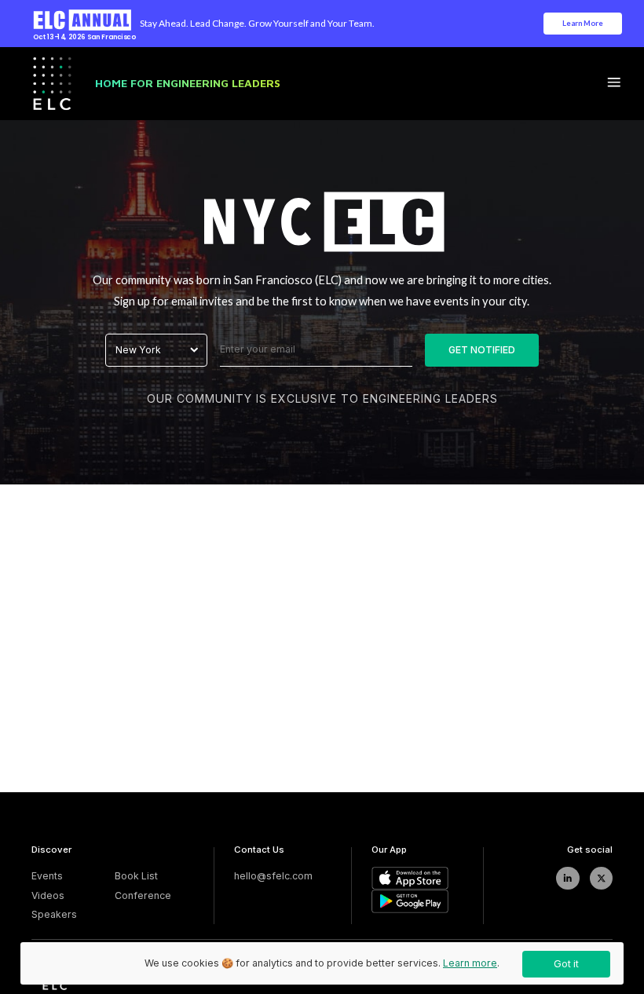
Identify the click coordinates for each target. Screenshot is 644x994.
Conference (143, 895)
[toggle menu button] (614, 84)
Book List (136, 876)
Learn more (470, 963)
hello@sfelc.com (273, 876)
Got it (566, 964)
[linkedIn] (567, 878)
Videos (47, 895)
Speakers (54, 914)
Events (47, 876)
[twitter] (601, 878)
